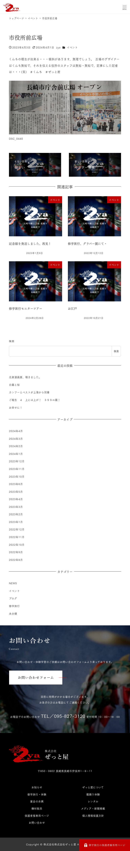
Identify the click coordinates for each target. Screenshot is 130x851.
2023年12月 (17, 461)
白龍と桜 (14, 385)
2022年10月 (17, 544)
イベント (72, 47)
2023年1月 (16, 522)
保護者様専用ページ (37, 815)
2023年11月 (17, 469)
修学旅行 (14, 606)
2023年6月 (16, 484)
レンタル (93, 801)
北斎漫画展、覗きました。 (25, 377)
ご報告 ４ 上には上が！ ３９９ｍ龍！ (34, 400)
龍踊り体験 (93, 794)
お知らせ (36, 787)
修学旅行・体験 (36, 794)
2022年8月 (16, 560)
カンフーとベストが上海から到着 (29, 392)
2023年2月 (16, 514)
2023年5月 (16, 491)
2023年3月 (16, 507)
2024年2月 (16, 446)
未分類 (13, 613)
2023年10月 (17, 476)
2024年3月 (16, 438)
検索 (11, 341)
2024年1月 (16, 454)
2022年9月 (16, 552)
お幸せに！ (16, 407)
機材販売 (36, 808)
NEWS (13, 583)
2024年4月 (16, 431)
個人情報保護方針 (93, 815)
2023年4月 (16, 499)
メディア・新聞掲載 (93, 808)
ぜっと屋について (93, 787)
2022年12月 (17, 529)
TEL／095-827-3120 (63, 715)
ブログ (13, 598)
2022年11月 (17, 537)
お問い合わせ (37, 822)
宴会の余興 (37, 801)
